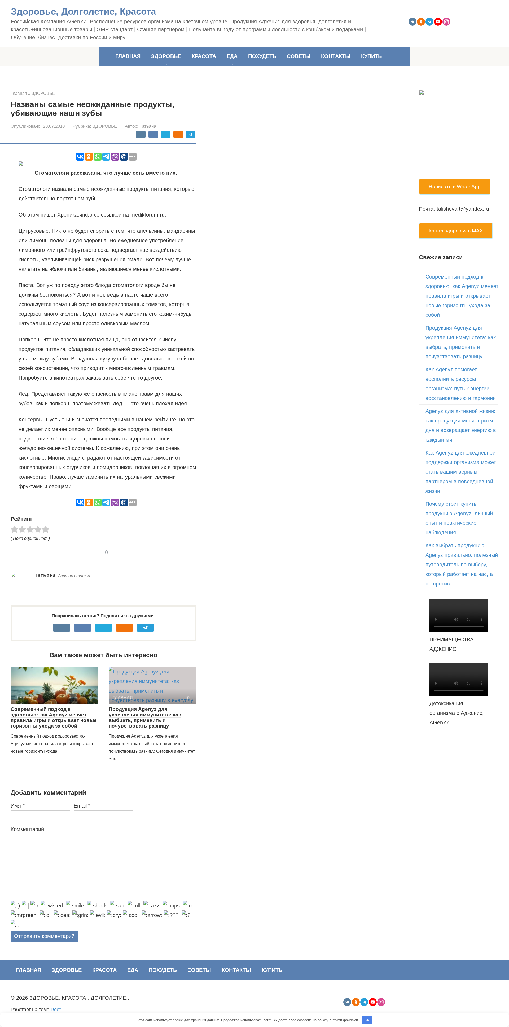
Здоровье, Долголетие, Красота (83, 11)
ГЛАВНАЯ (128, 56)
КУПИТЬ (371, 56)
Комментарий (27, 829)
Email (82, 806)
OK (367, 1020)
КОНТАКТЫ (335, 56)
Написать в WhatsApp (455, 186)
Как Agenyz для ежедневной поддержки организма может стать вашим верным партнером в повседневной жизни (460, 472)
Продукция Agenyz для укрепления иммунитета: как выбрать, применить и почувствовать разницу (145, 717)
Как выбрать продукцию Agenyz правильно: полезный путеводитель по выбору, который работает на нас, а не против (461, 565)
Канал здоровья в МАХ (456, 230)
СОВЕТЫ (298, 56)
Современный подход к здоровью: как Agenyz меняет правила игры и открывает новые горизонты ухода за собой (54, 717)
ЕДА (232, 56)
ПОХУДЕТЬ (262, 56)
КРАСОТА (204, 56)
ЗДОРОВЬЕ (166, 56)
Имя (18, 806)
